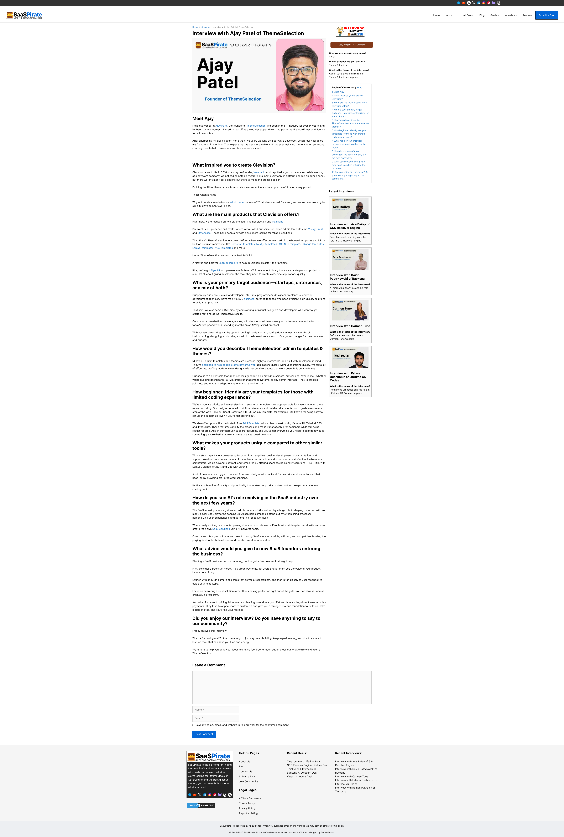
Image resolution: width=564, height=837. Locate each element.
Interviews (511, 15)
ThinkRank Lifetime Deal (301, 769)
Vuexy (311, 229)
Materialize (204, 232)
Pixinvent (277, 221)
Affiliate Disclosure (250, 798)
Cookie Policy (247, 803)
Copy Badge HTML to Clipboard (352, 45)
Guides (494, 15)
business (249, 298)
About (449, 15)
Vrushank (259, 172)
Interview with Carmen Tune (351, 776)
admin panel (237, 202)
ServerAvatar (327, 832)
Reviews (527, 15)
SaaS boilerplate (228, 262)
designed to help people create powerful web (229, 364)
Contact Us (245, 771)
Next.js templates (266, 244)
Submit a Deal (546, 15)
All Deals (468, 15)
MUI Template (251, 423)
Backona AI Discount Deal (302, 772)
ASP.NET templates (290, 244)
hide (359, 88)
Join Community (248, 781)
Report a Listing (248, 813)
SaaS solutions (221, 528)
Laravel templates (203, 247)
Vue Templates (224, 247)
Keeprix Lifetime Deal (299, 776)
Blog (482, 15)
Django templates (313, 244)
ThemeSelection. (256, 125)
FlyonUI (215, 270)
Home (436, 15)
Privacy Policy (247, 808)
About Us (244, 761)
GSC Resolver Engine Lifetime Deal (307, 765)
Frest (320, 229)
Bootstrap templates (243, 244)
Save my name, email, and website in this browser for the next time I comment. (242, 724)
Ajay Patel (221, 125)
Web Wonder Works (277, 832)
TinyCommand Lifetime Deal (303, 761)
